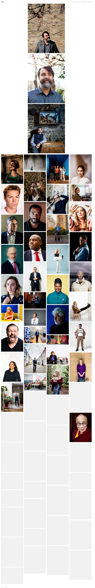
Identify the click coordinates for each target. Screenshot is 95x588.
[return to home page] (2, 1)
